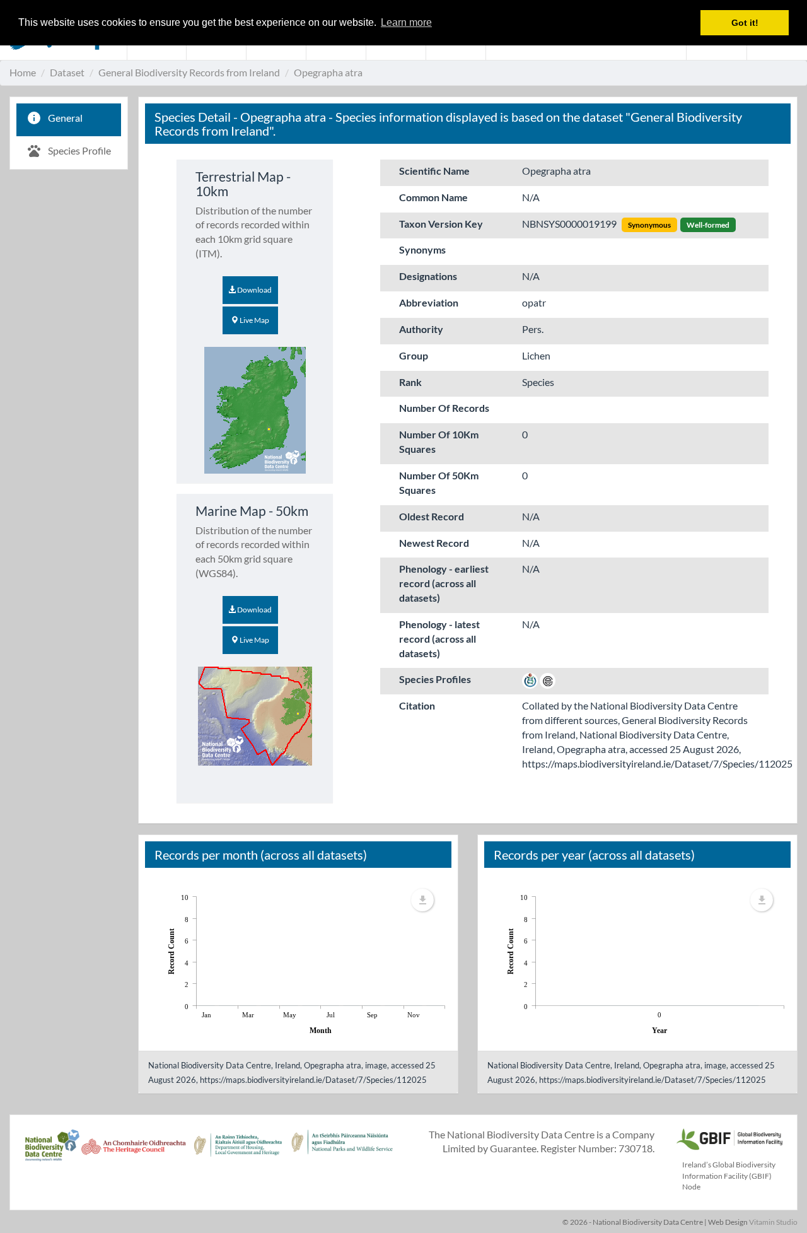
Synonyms (422, 249)
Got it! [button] (744, 23)
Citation (417, 705)
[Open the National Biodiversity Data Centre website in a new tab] (52, 1152)
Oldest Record (431, 516)
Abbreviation (428, 302)
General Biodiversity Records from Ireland (189, 72)
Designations (428, 276)
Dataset (67, 72)
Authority (421, 329)
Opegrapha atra (328, 72)
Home (22, 72)
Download (254, 290)
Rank (410, 382)
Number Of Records (444, 408)
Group (413, 355)
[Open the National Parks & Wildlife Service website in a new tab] (342, 1152)
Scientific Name (434, 171)
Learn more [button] (406, 22)
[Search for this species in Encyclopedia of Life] (547, 679)
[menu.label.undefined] (422, 900)
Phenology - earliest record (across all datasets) (444, 583)
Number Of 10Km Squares (439, 441)
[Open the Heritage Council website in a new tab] (133, 1152)
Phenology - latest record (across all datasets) (439, 638)
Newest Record (434, 543)
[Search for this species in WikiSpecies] (530, 679)
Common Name (433, 197)
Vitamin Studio (773, 1222)
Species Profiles (435, 679)
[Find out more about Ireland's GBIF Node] (728, 1137)
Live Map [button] (253, 320)
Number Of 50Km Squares (439, 482)
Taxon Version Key (441, 224)
